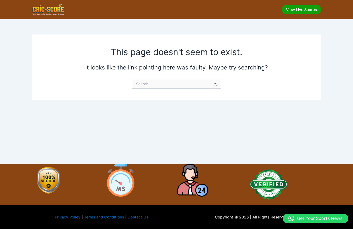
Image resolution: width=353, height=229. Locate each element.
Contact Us (138, 217)
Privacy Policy (67, 217)
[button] (301, 9)
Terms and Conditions (104, 217)
